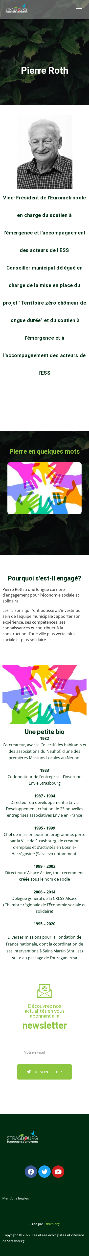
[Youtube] (58, 1171)
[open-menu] (79, 9)
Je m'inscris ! (48, 1072)
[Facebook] (31, 1171)
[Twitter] (44, 1171)
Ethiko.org (52, 1224)
